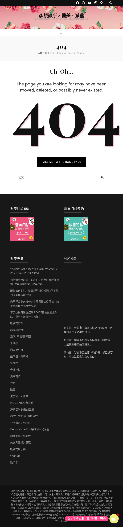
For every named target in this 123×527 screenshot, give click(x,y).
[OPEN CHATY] (114, 518)
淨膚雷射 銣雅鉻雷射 (22, 409)
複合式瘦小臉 (18, 449)
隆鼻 (12, 389)
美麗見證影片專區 (20, 442)
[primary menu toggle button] (61, 33)
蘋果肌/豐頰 (17, 330)
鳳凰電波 (15, 376)
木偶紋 (14, 343)
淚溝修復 (15, 456)
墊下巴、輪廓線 (19, 356)
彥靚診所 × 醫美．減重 (61, 15)
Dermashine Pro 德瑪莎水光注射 (29, 429)
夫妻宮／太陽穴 (19, 396)
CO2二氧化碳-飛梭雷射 (24, 416)
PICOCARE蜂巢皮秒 (21, 403)
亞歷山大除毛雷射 (20, 423)
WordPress (61, 521)
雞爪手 (14, 462)
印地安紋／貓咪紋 (20, 436)
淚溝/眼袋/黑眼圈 (20, 336)
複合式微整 (16, 323)
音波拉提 (15, 370)
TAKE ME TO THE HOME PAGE (61, 162)
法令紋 (14, 363)
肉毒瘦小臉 (16, 350)
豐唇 (12, 383)
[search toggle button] (110, 3)
